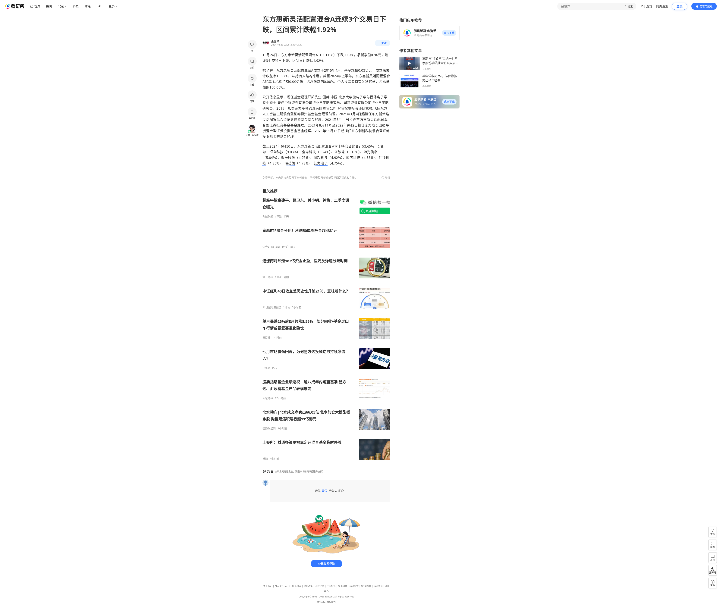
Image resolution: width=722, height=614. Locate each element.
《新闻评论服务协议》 (313, 471)
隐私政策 (308, 586)
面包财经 (267, 398)
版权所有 (331, 601)
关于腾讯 (267, 586)
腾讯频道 (378, 586)
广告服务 (331, 586)
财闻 (265, 458)
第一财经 (267, 277)
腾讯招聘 (342, 586)
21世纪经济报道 (271, 307)
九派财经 (267, 216)
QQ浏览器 (366, 586)
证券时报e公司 (271, 247)
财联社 (266, 337)
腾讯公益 (354, 586)
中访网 (266, 368)
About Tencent (282, 586)
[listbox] (326, 324)
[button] (449, 33)
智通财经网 (269, 428)
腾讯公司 (321, 601)
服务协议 (296, 586)
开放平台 (319, 586)
